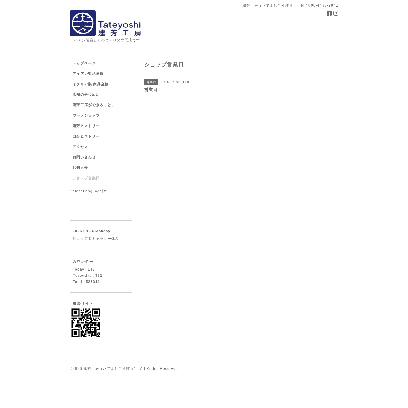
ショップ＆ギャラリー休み (96, 239)
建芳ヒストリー (86, 126)
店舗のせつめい (86, 94)
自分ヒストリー (86, 136)
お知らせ (80, 168)
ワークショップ (86, 115)
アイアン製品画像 (88, 74)
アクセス (80, 147)
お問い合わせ (84, 157)
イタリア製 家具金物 (91, 84)
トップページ (84, 63)
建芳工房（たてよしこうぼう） (110, 369)
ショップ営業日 (86, 178)
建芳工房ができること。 (94, 105)
